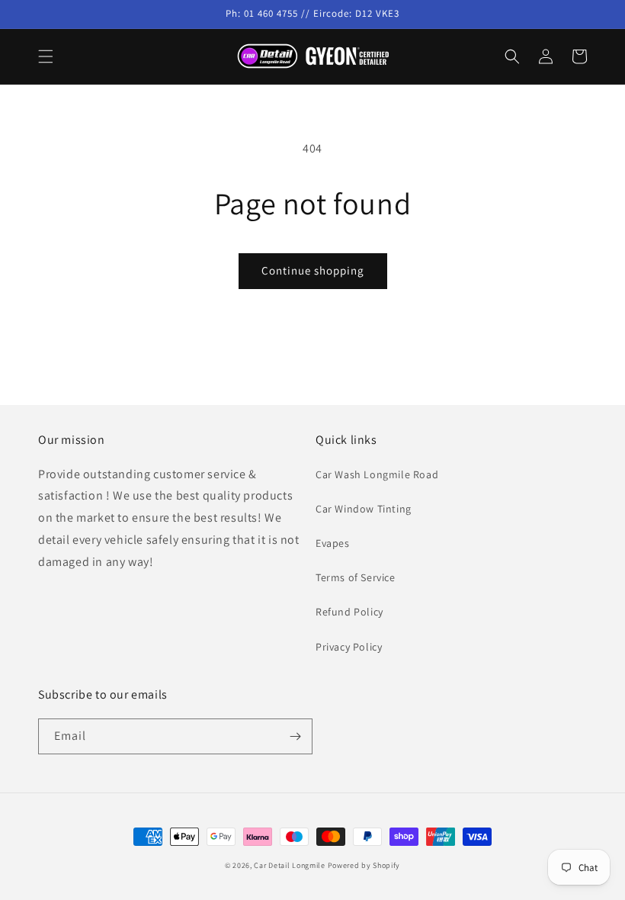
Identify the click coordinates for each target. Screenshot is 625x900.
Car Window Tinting (364, 509)
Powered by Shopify (364, 865)
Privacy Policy (349, 647)
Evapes (333, 543)
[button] (45, 56)
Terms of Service (356, 577)
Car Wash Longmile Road (377, 474)
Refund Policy (349, 612)
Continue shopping (312, 270)
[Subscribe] (295, 736)
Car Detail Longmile (289, 865)
